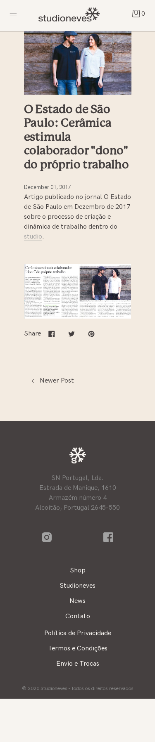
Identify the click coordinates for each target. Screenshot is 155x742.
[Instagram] (47, 537)
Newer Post (56, 381)
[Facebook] (108, 537)
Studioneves (68, 15)
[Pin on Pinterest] (91, 334)
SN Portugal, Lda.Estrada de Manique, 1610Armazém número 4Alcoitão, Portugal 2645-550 (77, 493)
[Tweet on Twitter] (71, 334)
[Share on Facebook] (52, 334)
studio (33, 237)
